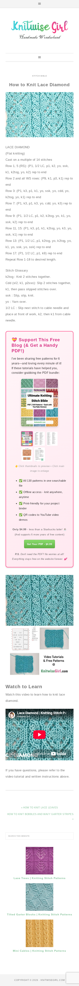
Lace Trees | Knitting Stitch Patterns (40, 878)
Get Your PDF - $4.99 (39, 544)
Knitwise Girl (39, 29)
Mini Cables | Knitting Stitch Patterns (39, 950)
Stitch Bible (39, 76)
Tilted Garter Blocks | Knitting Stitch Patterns (39, 914)
